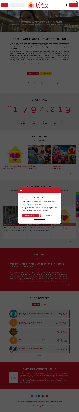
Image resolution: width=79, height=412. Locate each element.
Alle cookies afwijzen (39, 218)
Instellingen (49, 215)
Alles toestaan (30, 215)
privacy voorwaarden (26, 204)
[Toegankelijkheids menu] (77, 2)
